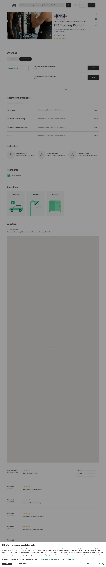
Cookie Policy (100, 564)
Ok (7, 564)
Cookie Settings (21, 564)
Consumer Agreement (49, 559)
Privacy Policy (71, 559)
